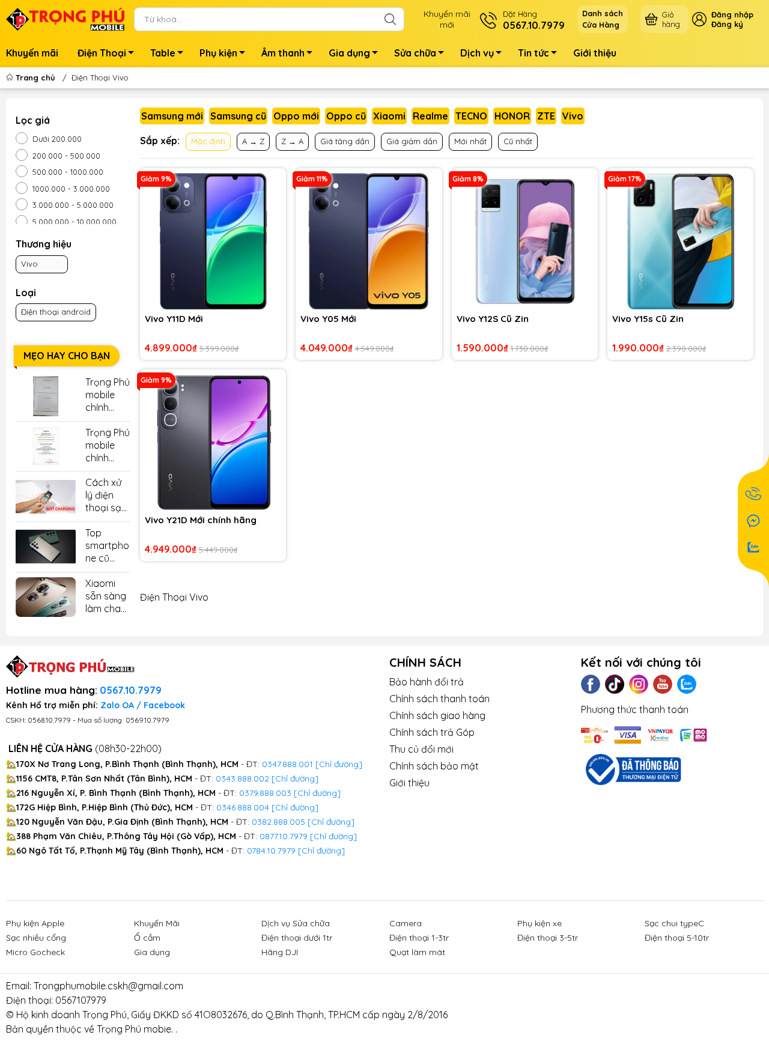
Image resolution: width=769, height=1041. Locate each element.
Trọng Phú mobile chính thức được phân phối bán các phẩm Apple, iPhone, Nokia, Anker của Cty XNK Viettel (107, 395)
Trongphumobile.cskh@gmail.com (108, 986)
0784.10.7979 (271, 850)
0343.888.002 (242, 778)
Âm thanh (283, 53)
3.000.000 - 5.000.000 (73, 205)
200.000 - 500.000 (66, 155)
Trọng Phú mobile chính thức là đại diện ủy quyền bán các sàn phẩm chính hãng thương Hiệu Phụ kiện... (107, 445)
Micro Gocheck (35, 952)
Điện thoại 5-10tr (677, 937)
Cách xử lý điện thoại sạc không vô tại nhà (106, 495)
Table (162, 53)
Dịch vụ (477, 53)
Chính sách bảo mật (434, 766)
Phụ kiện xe (539, 923)
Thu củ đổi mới (421, 749)
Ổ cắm (147, 937)
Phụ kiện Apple (35, 923)
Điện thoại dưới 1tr (296, 937)
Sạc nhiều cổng (36, 937)
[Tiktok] (614, 684)
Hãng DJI (279, 952)
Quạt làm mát (417, 952)
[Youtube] (662, 684)
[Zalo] (686, 684)
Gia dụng (349, 53)
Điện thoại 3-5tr (547, 937)
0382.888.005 (278, 821)
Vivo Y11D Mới (174, 318)
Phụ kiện (218, 53)
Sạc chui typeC (674, 923)
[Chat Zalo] (753, 547)
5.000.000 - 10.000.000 (74, 221)
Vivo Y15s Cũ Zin (648, 318)
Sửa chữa (415, 53)
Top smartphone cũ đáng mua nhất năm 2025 (107, 546)
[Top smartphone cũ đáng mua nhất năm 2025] (46, 547)
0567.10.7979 (131, 690)
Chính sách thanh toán (439, 699)
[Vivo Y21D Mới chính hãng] (213, 442)
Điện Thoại (102, 53)
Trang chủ (35, 77)
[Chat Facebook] (753, 521)
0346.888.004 (242, 807)
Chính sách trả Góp (432, 732)
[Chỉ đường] (333, 836)
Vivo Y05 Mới (328, 318)
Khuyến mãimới (447, 19)
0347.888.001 (288, 764)
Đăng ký (727, 24)
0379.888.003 (265, 793)
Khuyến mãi (32, 53)
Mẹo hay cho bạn (66, 356)
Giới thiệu (594, 53)
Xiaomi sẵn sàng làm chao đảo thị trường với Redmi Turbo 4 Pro (107, 596)
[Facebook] (590, 684)
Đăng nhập (732, 14)
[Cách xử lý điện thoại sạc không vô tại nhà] (46, 496)
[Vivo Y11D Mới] (213, 241)
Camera (405, 923)
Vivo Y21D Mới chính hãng (201, 520)
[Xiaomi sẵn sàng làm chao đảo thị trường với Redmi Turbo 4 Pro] (46, 597)
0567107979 (80, 1000)
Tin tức (533, 53)
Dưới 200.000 (57, 139)
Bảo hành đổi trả (426, 682)
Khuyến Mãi (157, 923)
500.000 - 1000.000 (67, 172)
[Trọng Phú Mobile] (65, 18)
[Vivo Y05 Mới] (368, 241)
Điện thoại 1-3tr (419, 937)
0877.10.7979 (284, 836)
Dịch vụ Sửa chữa (295, 923)
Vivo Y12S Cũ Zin (493, 318)
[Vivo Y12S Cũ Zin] (525, 241)
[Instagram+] (638, 684)
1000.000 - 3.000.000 (71, 188)
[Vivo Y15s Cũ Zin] (680, 241)
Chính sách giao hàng (437, 715)
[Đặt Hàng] (753, 494)
